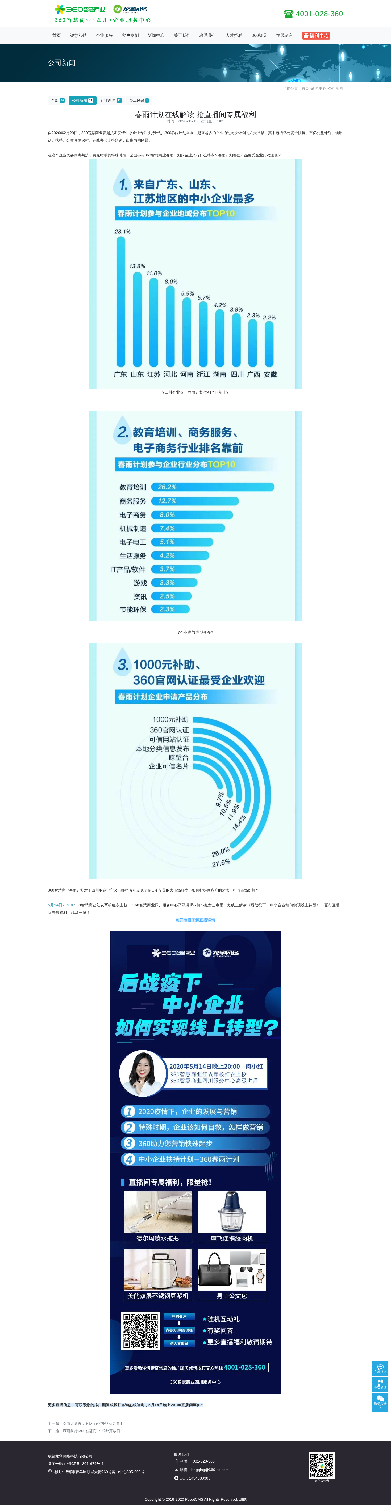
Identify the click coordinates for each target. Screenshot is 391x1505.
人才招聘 (234, 35)
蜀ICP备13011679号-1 (85, 1463)
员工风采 (138, 100)
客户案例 (130, 35)
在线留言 (284, 35)
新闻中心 (156, 35)
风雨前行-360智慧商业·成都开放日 (91, 1431)
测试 (243, 1499)
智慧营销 (78, 35)
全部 (57, 100)
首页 (56, 35)
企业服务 (104, 35)
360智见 (259, 35)
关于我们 (182, 35)
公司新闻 (335, 88)
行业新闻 (111, 100)
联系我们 (208, 35)
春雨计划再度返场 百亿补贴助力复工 (93, 1423)
